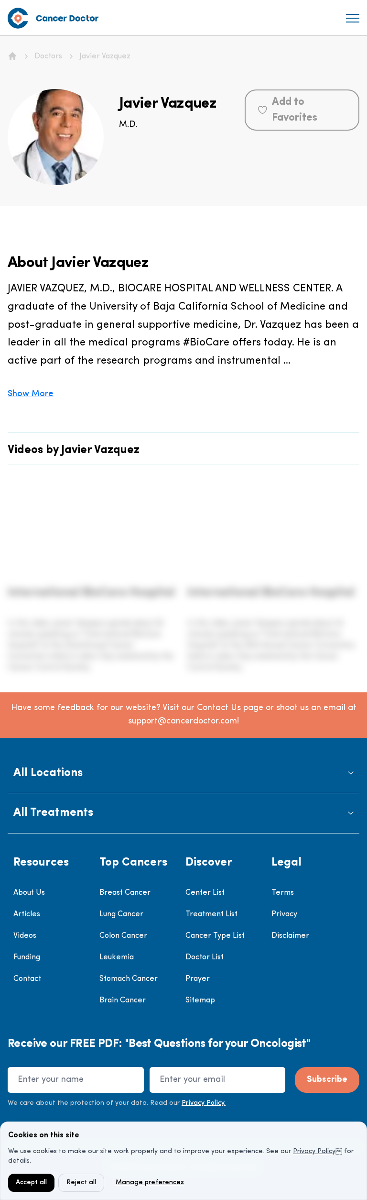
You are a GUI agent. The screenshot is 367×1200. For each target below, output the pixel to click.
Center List (205, 893)
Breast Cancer (125, 893)
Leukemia (116, 957)
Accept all (31, 1182)
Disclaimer (290, 936)
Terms (282, 893)
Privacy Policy (314, 1151)
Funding (26, 957)
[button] (183, 773)
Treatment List (211, 914)
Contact (27, 979)
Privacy (284, 914)
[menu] (352, 18)
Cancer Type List (215, 936)
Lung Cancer (121, 914)
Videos (24, 936)
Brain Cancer (122, 1000)
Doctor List (204, 957)
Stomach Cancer (128, 979)
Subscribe (327, 1080)
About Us (29, 893)
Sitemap (200, 1000)
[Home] (12, 56)
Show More (31, 394)
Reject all (81, 1182)
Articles (26, 914)
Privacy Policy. (204, 1103)
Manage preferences (150, 1182)
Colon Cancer (123, 936)
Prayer (197, 979)
